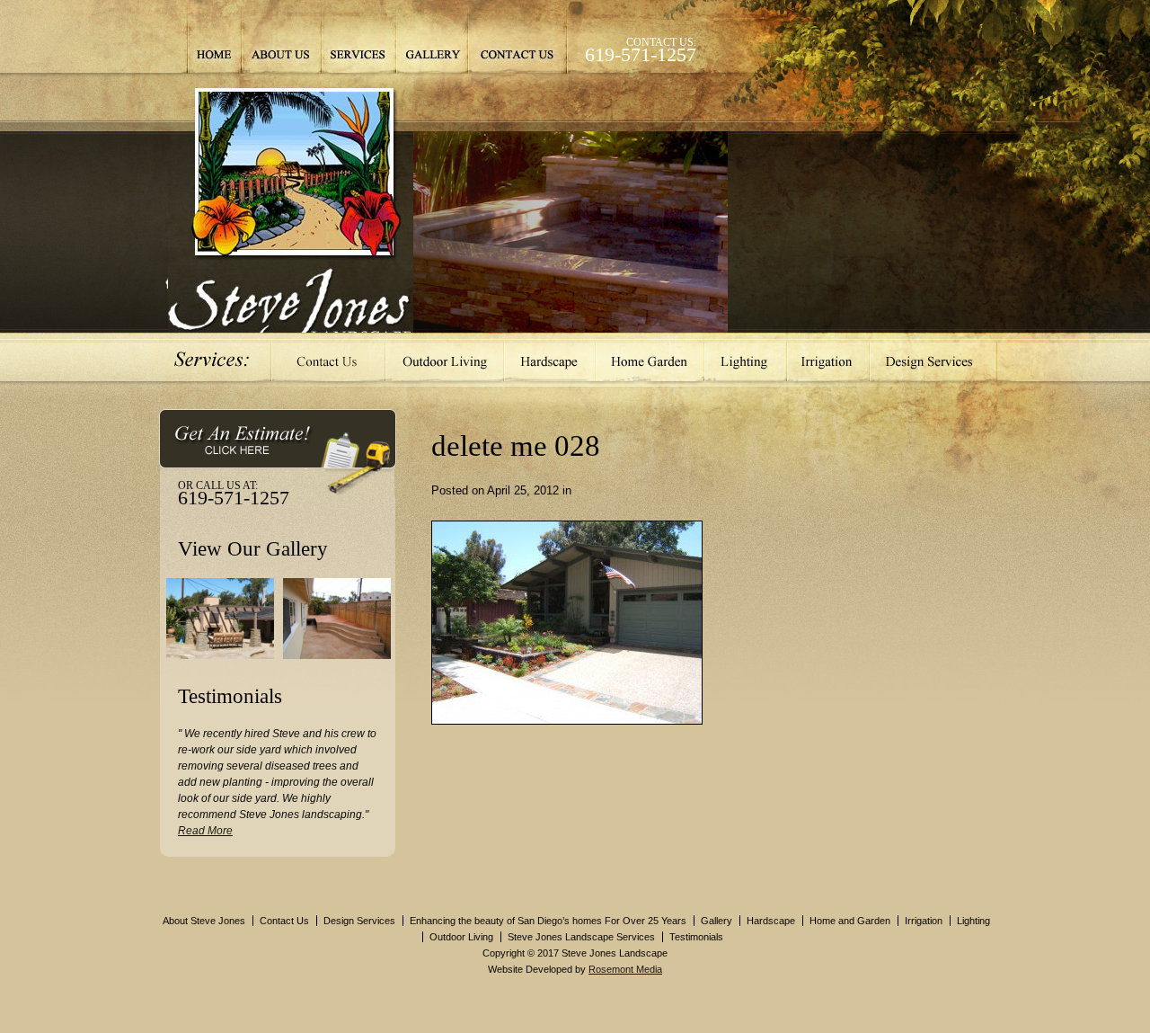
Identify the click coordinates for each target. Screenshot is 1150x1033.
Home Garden (650, 360)
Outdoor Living (444, 360)
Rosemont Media (625, 969)
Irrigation (828, 360)
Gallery (431, 37)
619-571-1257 (640, 54)
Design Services (933, 360)
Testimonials (696, 936)
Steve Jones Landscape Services (581, 936)
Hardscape (550, 360)
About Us (281, 37)
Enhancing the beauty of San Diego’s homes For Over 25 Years (548, 920)
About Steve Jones (204, 920)
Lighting (745, 360)
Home (214, 37)
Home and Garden (849, 920)
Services (358, 37)
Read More (205, 830)
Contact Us (517, 37)
